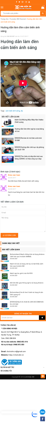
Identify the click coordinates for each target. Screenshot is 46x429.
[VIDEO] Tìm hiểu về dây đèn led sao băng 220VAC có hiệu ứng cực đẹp (29, 157)
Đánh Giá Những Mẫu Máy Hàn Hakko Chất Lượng (29, 121)
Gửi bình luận (10, 235)
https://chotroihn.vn (16, 355)
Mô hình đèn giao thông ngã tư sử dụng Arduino (26, 283)
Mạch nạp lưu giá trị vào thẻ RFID (21, 273)
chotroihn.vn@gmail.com (16, 351)
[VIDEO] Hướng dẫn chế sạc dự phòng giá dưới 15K (29, 148)
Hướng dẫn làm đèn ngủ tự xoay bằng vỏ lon (29, 130)
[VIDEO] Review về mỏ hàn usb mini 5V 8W (28, 139)
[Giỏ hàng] (42, 8)
